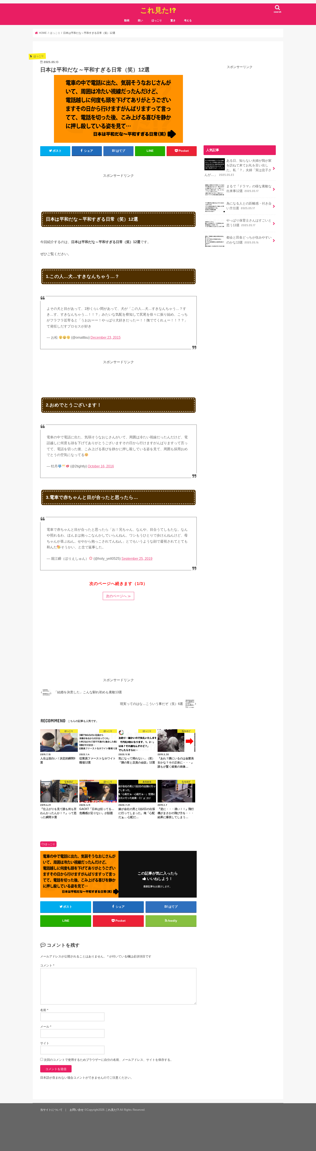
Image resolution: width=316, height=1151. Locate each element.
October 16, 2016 (101, 466)
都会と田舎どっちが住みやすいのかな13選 (249, 240)
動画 (126, 20)
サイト (44, 1043)
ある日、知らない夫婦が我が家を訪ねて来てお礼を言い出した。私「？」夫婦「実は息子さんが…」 (238, 168)
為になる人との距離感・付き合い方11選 (249, 206)
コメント (47, 965)
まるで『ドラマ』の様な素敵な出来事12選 (249, 189)
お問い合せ (77, 1109)
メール (45, 1026)
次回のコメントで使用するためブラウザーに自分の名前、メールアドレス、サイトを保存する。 (108, 1059)
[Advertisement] (118, 188)
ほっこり (157, 20)
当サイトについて (51, 1109)
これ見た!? (158, 10)
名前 (44, 1010)
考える (188, 20)
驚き (173, 20)
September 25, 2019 (136, 558)
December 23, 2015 (106, 337)
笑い (140, 20)
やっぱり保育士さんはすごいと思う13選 (249, 223)
